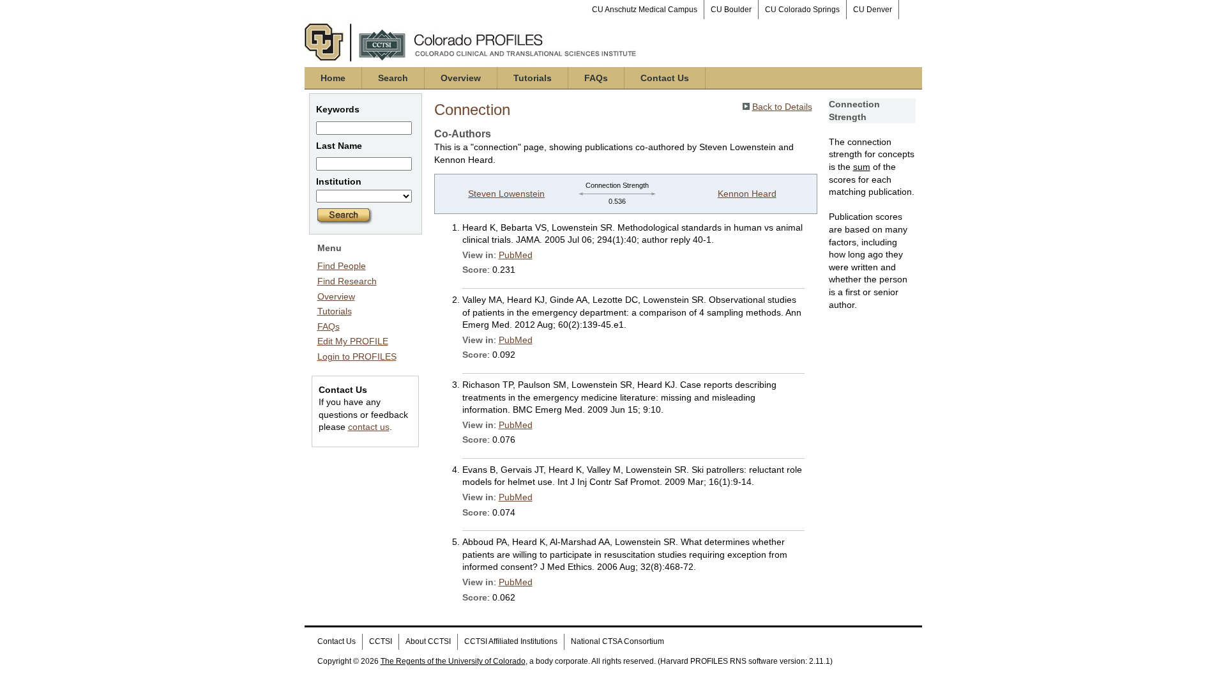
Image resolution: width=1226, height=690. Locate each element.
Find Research (347, 281)
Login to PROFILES (357, 356)
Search (393, 78)
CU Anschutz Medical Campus (644, 9)
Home (333, 78)
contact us (369, 427)
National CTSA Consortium (617, 641)
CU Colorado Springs (802, 9)
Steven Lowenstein (506, 193)
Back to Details (782, 107)
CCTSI (380, 641)
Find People (341, 266)
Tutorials (532, 78)
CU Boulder (731, 9)
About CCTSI (428, 641)
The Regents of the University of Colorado (453, 661)
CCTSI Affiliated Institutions (510, 641)
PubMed (516, 255)
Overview (461, 78)
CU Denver (872, 9)
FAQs (596, 78)
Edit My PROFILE (352, 341)
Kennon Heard (747, 193)
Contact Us (664, 78)
